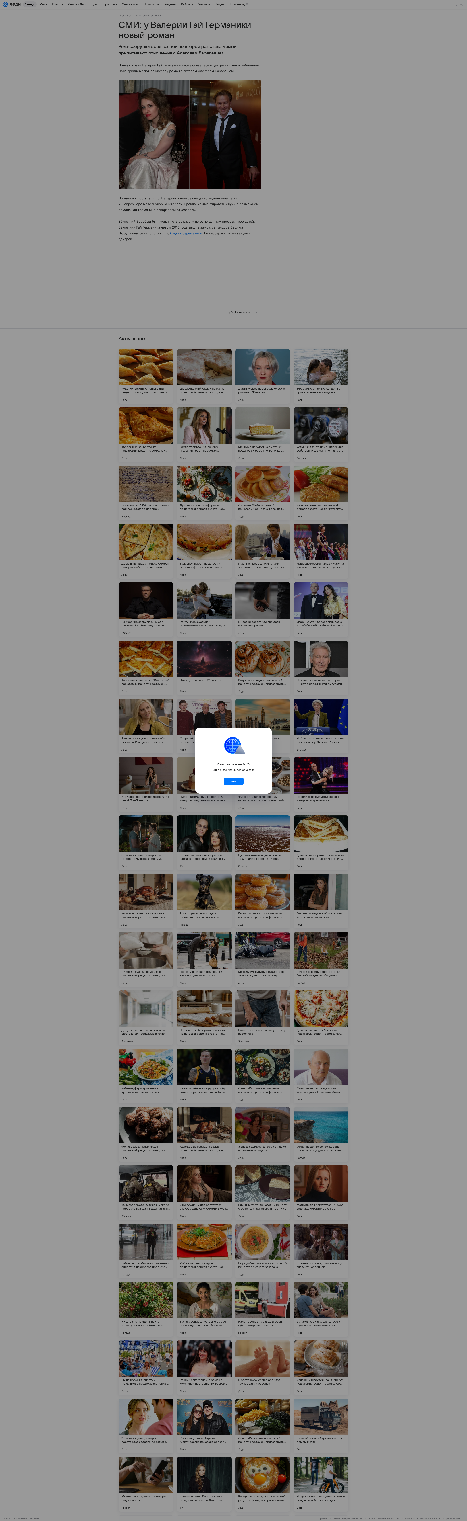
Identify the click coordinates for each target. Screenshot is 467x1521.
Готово (233, 781)
